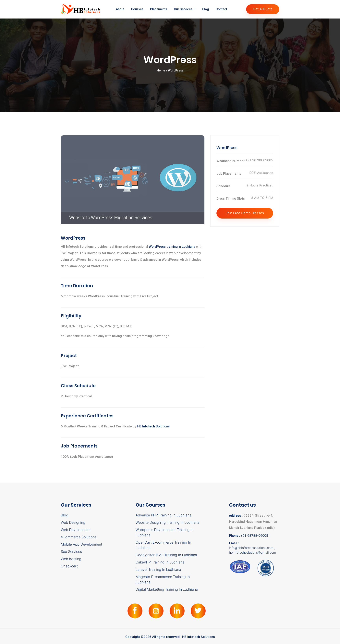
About (120, 9)
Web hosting (71, 559)
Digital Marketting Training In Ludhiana (167, 589)
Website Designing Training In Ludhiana (167, 522)
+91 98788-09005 (254, 535)
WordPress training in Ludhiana (172, 246)
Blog (205, 9)
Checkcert (69, 566)
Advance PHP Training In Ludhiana (163, 515)
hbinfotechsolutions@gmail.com (252, 552)
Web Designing (73, 522)
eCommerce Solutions (78, 537)
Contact (221, 9)
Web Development (76, 530)
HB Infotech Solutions (153, 426)
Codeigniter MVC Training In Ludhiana (166, 555)
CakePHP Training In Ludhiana (160, 562)
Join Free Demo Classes (245, 213)
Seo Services (71, 551)
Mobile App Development (81, 544)
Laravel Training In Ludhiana (158, 569)
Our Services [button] (183, 9)
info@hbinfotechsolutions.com (251, 548)
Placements (158, 9)
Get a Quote (263, 9)
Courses (137, 9)
